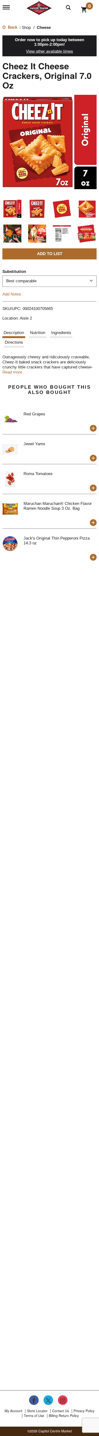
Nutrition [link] (37, 332)
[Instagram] (63, 1400)
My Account (13, 1411)
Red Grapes (34, 414)
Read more (12, 372)
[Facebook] (34, 1400)
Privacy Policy (84, 1411)
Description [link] (14, 332)
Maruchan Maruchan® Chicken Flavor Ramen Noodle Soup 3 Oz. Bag (58, 506)
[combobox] (49, 281)
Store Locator (37, 1411)
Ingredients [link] (61, 332)
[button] (12, 209)
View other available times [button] (49, 51)
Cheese (44, 27)
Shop (26, 27)
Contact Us (60, 1411)
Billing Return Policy (64, 1415)
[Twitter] (48, 1400)
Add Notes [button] (11, 294)
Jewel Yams (34, 444)
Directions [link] (14, 342)
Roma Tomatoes (38, 473)
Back (12, 27)
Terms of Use (34, 1415)
